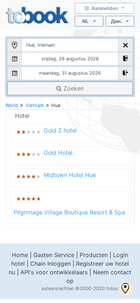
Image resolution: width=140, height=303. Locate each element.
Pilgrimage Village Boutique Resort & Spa (69, 212)
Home (20, 254)
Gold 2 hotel (60, 130)
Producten (94, 254)
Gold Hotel (58, 152)
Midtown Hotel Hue (70, 174)
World (11, 105)
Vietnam (34, 105)
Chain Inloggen (50, 263)
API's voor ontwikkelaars (54, 272)
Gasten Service (53, 254)
